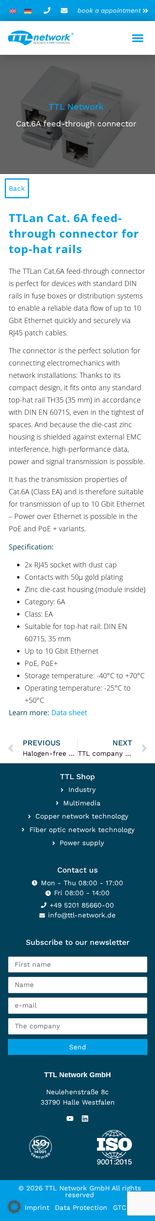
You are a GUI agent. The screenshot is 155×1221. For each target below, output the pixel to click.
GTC (119, 1207)
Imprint (37, 1207)
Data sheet (68, 712)
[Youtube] (70, 1118)
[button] (138, 38)
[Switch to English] (12, 10)
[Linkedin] (85, 1118)
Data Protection (81, 1207)
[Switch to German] (27, 10)
